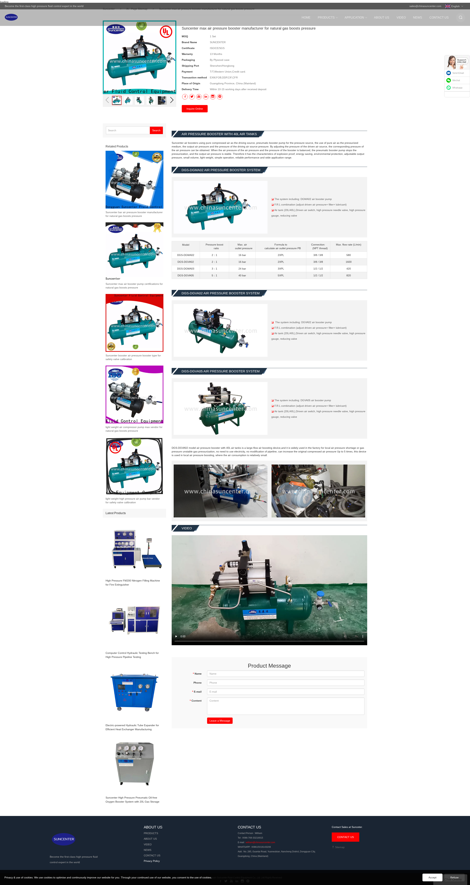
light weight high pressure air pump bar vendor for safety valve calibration (133, 500)
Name (197, 673)
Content (196, 700)
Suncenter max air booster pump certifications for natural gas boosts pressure (134, 285)
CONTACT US (345, 837)
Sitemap (339, 847)
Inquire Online (195, 108)
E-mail (197, 691)
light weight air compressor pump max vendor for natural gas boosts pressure (134, 429)
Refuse (454, 877)
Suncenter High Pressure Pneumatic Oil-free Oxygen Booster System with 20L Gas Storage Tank (132, 800)
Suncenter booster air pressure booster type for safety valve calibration (133, 357)
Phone (198, 682)
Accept (432, 877)
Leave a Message (219, 720)
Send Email (458, 73)
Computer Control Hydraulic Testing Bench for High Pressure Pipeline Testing (132, 654)
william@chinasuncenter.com (260, 842)
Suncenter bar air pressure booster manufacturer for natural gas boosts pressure (134, 214)
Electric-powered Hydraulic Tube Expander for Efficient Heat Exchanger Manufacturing (132, 727)
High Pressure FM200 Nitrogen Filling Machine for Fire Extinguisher (133, 582)
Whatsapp (457, 87)
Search (156, 130)
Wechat (456, 80)
